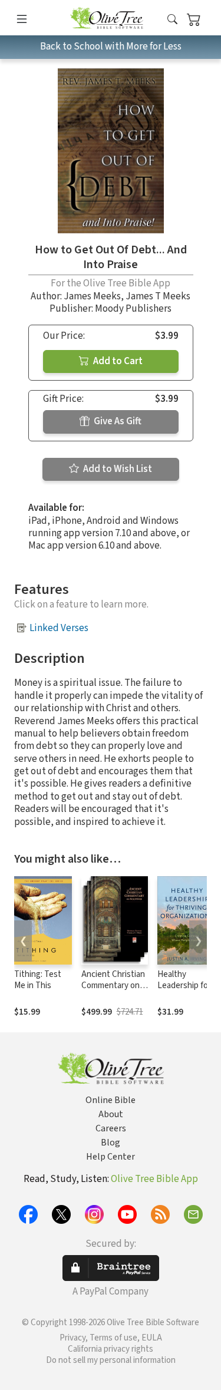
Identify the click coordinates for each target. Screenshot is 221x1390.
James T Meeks (158, 296)
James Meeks (92, 296)
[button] (172, 20)
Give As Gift (116, 421)
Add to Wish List (116, 469)
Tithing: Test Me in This (37, 980)
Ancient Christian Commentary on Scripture (113, 985)
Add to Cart (117, 361)
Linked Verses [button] (58, 628)
